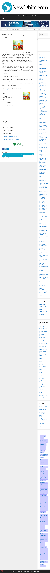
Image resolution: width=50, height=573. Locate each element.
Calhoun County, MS (42, 448)
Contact (7, 15)
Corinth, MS (42, 452)
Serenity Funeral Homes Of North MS (43, 539)
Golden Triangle (30, 154)
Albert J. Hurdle (6, 159)
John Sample (42, 423)
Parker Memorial (42, 376)
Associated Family (43, 328)
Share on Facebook (3, 149)
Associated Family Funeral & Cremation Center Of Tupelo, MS (43, 441)
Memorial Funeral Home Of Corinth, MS (43, 503)
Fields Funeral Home (43, 349)
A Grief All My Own (43, 106)
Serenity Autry (42, 383)
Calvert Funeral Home (43, 337)
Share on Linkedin (8, 149)
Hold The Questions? (43, 226)
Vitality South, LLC (17, 571)
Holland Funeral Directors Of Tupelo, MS (43, 477)
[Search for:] (43, 34)
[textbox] (12, 29)
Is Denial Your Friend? (43, 96)
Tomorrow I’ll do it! (43, 137)
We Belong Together (43, 83)
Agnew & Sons (42, 326)
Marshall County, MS (43, 495)
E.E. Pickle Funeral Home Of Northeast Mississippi (44, 455)
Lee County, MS (43, 493)
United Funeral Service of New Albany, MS (43, 549)
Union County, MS (43, 547)
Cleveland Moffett (42, 339)
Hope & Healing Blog (33, 15)
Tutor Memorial (42, 389)
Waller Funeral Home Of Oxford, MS (43, 553)
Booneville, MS (43, 446)
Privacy (28, 571)
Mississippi (4, 156)
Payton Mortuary (42, 378)
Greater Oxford (42, 309)
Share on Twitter (5, 149)
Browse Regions (41, 15)
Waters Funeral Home (43, 395)
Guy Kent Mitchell (42, 409)
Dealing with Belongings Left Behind (42, 132)
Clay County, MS (23, 154)
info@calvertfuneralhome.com (10, 111)
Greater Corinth (42, 307)
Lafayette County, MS (43, 490)
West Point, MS (20, 156)
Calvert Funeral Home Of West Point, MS (11, 154)
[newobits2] (25, 26)
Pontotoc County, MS (43, 531)
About (19, 15)
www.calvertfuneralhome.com (9, 89)
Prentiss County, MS (43, 534)
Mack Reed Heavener (43, 408)
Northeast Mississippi (11, 156)
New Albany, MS (43, 512)
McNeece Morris (42, 366)
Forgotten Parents (42, 168)
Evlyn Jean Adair (6, 157)
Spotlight (2, 18)
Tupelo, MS (42, 545)
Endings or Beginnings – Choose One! (43, 117)
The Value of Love (43, 216)
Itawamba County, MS (43, 482)
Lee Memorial (42, 364)
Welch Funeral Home (43, 397)
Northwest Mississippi (42, 520)
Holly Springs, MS (42, 480)
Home (2, 15)
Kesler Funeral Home (43, 362)
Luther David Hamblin (43, 406)
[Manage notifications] (2, 571)
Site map (37, 571)
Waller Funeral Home (43, 394)
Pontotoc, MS (42, 528)
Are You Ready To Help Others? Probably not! (42, 153)
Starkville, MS (42, 542)
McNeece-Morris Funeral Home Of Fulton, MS (43, 500)
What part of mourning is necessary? (41, 81)
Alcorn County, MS (43, 436)
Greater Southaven (43, 311)
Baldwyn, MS (43, 444)
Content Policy (32, 571)
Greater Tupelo (42, 304)
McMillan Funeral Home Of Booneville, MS (43, 497)
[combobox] (12, 29)
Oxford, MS (42, 525)
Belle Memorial (42, 329)
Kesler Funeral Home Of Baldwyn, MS (43, 486)
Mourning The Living (43, 147)
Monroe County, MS (43, 509)
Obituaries (5, 152)
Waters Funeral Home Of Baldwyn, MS (43, 558)
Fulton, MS (41, 457)
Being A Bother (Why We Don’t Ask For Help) (43, 222)
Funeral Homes (13, 15)
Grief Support (24, 15)
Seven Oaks (41, 384)
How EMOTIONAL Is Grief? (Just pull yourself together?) (43, 160)
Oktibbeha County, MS (43, 523)
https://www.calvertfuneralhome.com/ (11, 114)
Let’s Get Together (43, 224)
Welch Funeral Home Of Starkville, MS (43, 562)
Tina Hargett (41, 411)
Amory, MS (42, 438)
